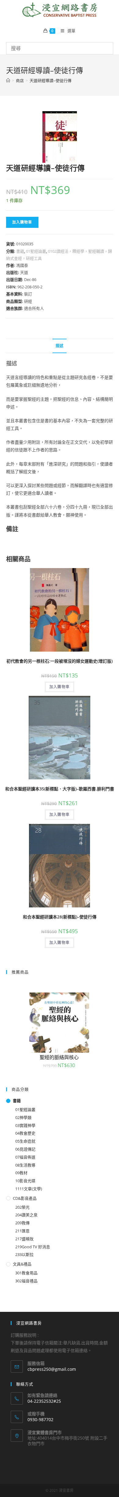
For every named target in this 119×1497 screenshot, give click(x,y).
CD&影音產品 (25, 1198)
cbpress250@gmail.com (51, 1369)
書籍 (20, 251)
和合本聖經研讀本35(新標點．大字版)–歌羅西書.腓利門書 (59, 789)
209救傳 (22, 1223)
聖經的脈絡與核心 (59, 1057)
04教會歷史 (25, 1133)
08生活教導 (25, 1165)
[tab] (59, 346)
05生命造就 (25, 1141)
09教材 (21, 1172)
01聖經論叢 (36, 251)
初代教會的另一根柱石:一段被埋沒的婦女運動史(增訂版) (59, 661)
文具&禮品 (22, 1264)
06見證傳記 (25, 1149)
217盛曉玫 (24, 1239)
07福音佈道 (25, 1157)
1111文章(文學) (28, 1188)
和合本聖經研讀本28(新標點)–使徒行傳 (59, 917)
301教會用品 (26, 1273)
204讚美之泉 (26, 1215)
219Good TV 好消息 (32, 1246)
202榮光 (22, 1207)
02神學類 (23, 1117)
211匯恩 (22, 1231)
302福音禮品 (26, 1281)
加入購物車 (22, 222)
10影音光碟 (25, 1180)
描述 (59, 345)
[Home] (8, 80)
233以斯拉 (24, 1254)
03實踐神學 (25, 1125)
